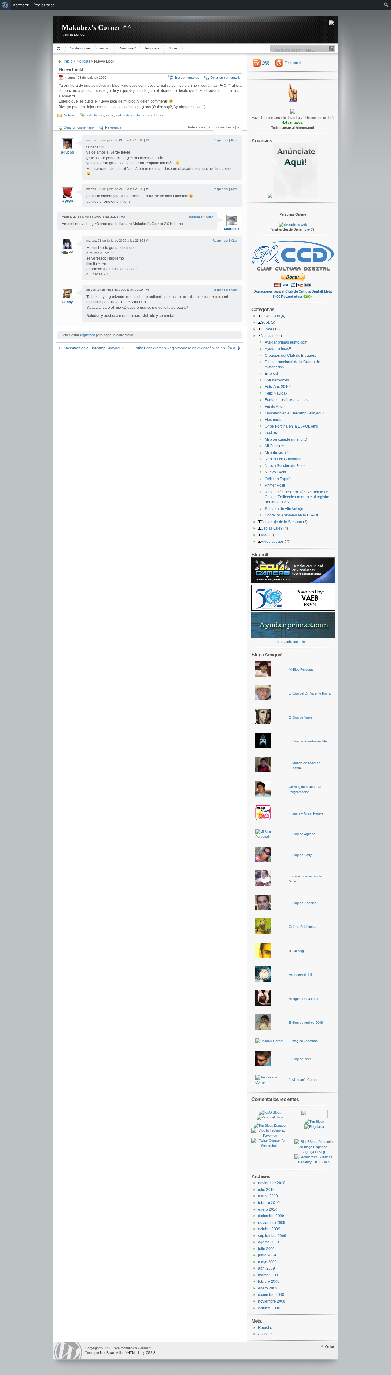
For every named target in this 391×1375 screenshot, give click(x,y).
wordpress (155, 115)
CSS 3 (150, 1353)
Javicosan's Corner (303, 1079)
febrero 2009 (269, 1281)
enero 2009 (267, 1288)
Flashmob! (273, 420)
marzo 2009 (268, 1275)
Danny (67, 302)
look (119, 115)
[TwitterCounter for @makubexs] (269, 1145)
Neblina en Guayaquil (283, 459)
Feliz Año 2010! (278, 387)
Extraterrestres (277, 380)
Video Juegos (272, 541)
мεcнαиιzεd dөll (300, 974)
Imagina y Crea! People (306, 813)
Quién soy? (127, 48)
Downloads (270, 316)
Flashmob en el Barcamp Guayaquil (93, 348)
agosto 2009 (268, 1242)
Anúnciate (152, 48)
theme (140, 115)
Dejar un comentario (225, 77)
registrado (87, 335)
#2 (148, 189)
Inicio (59, 48)
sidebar (129, 115)
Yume (173, 48)
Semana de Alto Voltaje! (284, 509)
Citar (234, 140)
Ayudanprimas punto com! (286, 342)
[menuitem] (5, 5)
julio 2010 (266, 1189)
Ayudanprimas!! (278, 349)
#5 (147, 289)
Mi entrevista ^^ (278, 452)
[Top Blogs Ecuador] (270, 1125)
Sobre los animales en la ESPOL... (293, 515)
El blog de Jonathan (303, 1041)
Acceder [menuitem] (21, 4)
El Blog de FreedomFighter (308, 741)
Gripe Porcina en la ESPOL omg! (292, 426)
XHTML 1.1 (133, 1353)
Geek (265, 322)
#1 (148, 140)
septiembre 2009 (272, 1236)
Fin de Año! (274, 406)
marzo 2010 (268, 1196)
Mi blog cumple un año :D (286, 439)
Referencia (113, 127)
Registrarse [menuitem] (44, 4)
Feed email (293, 62)
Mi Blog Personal (301, 669)
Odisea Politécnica (302, 926)
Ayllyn (67, 201)
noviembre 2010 (271, 1183)
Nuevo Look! (275, 472)
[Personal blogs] (270, 1117)
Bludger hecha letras (304, 999)
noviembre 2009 (271, 1222)
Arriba (329, 1346)
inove (110, 115)
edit (89, 115)
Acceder (265, 1334)
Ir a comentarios (187, 77)
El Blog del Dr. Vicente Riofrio (310, 693)
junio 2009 (267, 1255)
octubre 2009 (269, 1229)
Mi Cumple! (274, 446)
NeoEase (107, 1353)
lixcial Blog (296, 951)
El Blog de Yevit (300, 1059)
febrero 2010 (269, 1203)
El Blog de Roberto (302, 903)
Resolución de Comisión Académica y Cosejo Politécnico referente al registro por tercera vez (297, 497)
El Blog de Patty (300, 855)
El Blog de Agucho (302, 834)
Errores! (271, 373)
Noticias (83, 61)
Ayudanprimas (80, 48)
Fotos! (104, 48)
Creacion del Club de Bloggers (290, 355)
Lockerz (271, 433)
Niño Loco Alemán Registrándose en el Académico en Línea (185, 348)
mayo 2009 (267, 1262)
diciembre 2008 (271, 1295)
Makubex (232, 229)
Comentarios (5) (227, 127)
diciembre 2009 (271, 1216)
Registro (265, 1328)
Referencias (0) (199, 127)
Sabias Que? (272, 528)
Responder (220, 140)
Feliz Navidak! (276, 393)
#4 (148, 240)
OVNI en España (279, 479)
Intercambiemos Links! (292, 642)
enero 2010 (267, 1209)
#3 (123, 216)
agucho (67, 152)
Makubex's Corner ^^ (96, 27)
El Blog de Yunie (300, 717)
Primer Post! (275, 485)
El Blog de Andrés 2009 (306, 1022)
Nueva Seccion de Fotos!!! (286, 466)
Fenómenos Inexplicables (286, 400)
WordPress (68, 1350)
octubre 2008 (269, 1308)
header (99, 115)
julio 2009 (266, 1249)
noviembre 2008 (271, 1301)
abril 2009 (266, 1268)
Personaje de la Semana (281, 522)
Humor (266, 329)
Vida (265, 535)
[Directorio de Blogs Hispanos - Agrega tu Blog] (314, 1152)
